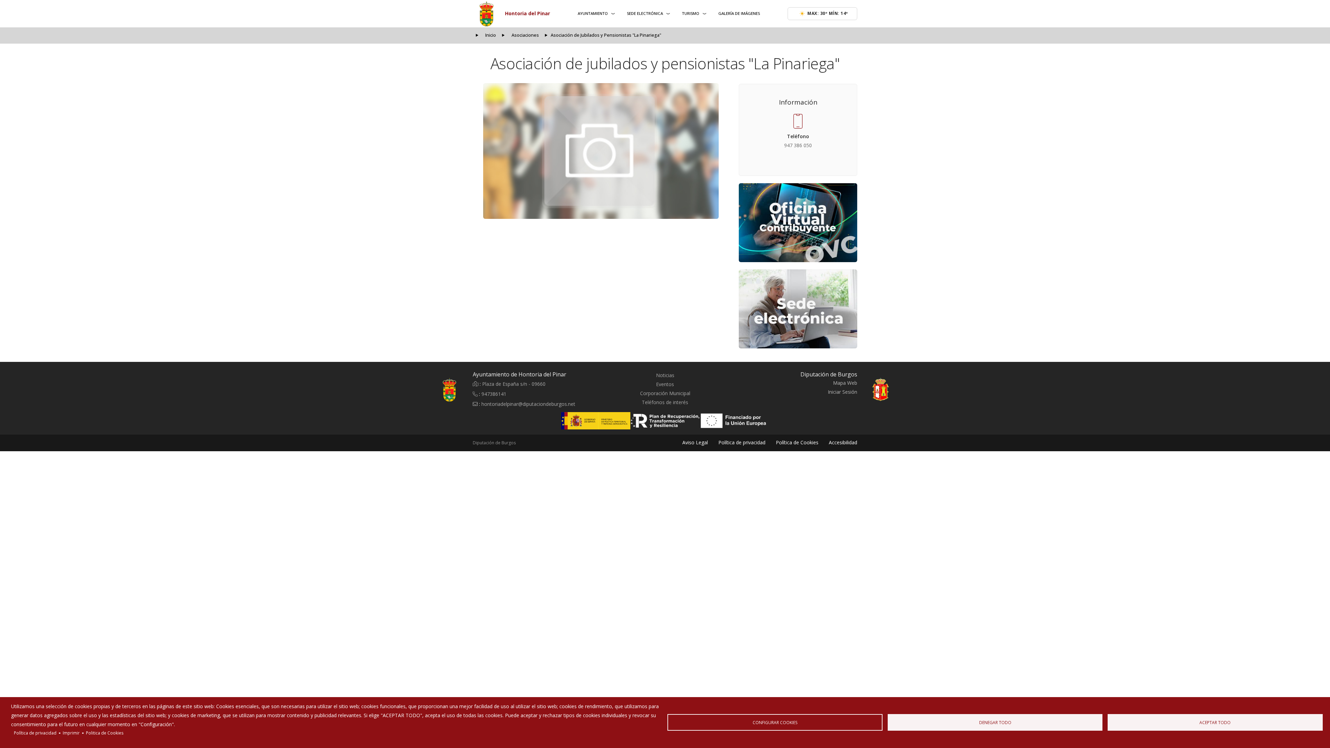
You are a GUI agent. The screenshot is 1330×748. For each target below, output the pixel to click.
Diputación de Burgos (494, 443)
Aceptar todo (1215, 722)
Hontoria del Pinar (527, 13)
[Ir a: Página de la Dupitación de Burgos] (897, 390)
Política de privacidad (35, 733)
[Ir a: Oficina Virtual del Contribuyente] (798, 222)
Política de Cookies (797, 442)
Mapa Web (845, 383)
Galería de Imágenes (739, 13)
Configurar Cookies (775, 722)
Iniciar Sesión (842, 392)
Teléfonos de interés (665, 402)
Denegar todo (995, 722)
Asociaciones (525, 35)
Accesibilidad (843, 442)
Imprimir (71, 733)
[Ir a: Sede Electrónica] (798, 308)
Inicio (490, 35)
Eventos (665, 384)
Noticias (665, 375)
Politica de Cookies (105, 733)
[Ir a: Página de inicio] (433, 390)
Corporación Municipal (665, 393)
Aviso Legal (695, 442)
